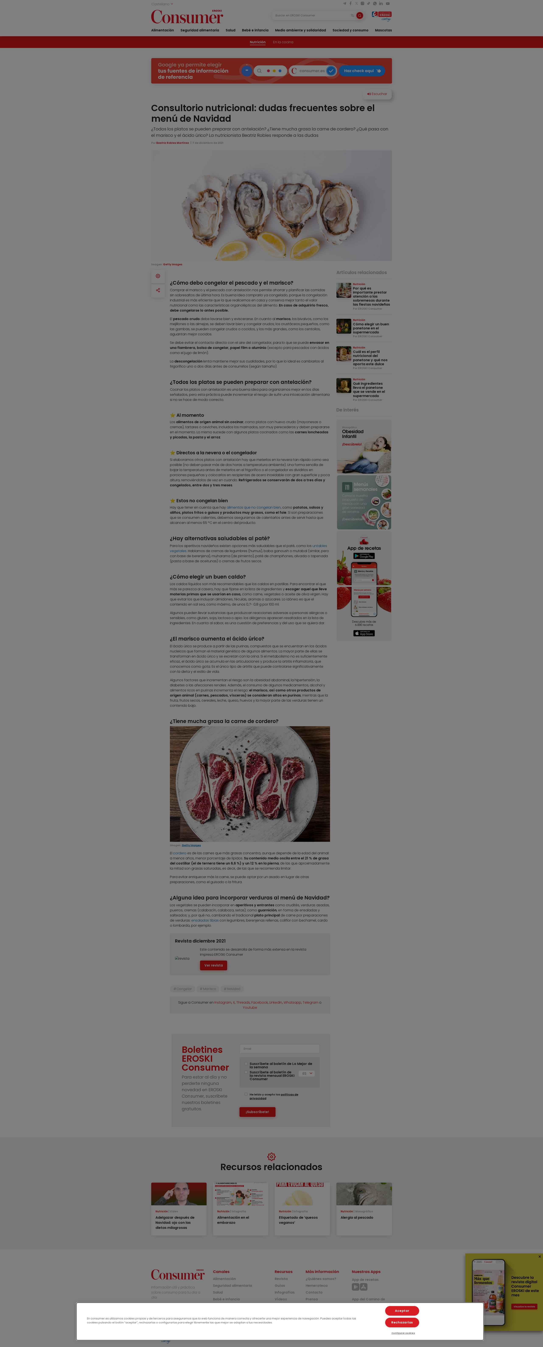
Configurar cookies (403, 1333)
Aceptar (402, 1311)
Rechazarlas (402, 1322)
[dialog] (280, 1321)
